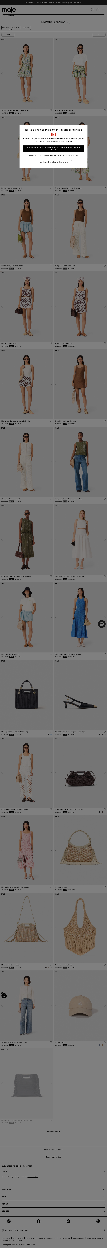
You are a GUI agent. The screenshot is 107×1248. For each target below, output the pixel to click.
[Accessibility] (4, 995)
